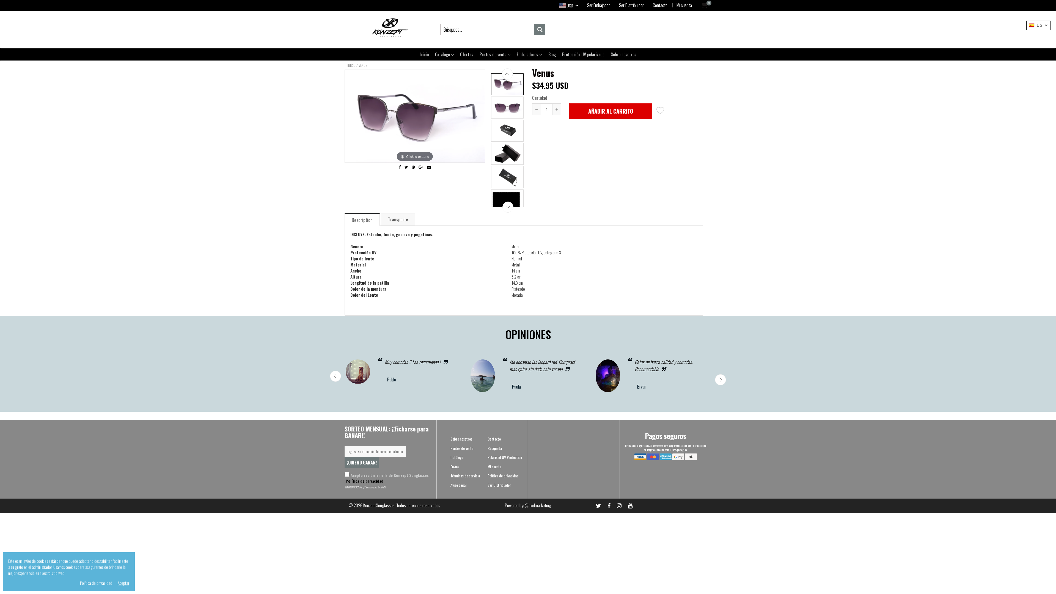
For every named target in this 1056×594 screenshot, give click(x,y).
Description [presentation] (362, 219)
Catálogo (443, 54)
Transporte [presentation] (398, 219)
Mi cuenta (684, 5)
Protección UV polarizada (583, 54)
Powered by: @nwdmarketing (528, 505)
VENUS (363, 65)
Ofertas (466, 54)
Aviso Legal (458, 485)
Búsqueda (495, 448)
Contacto (660, 5)
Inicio (424, 54)
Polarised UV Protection (505, 457)
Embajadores (528, 54)
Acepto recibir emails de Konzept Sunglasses (387, 478)
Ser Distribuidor (631, 5)
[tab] (362, 219)
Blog (552, 54)
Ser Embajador (598, 5)
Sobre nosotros (623, 54)
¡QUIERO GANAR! (362, 462)
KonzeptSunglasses (379, 505)
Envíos (454, 466)
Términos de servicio (465, 476)
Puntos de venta (494, 54)
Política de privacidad (364, 481)
